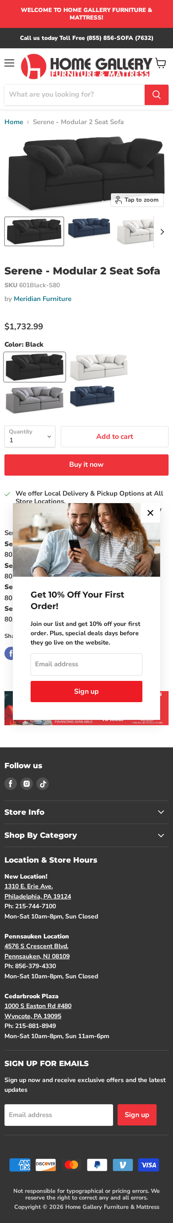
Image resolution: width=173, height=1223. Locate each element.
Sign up (86, 691)
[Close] (150, 513)
